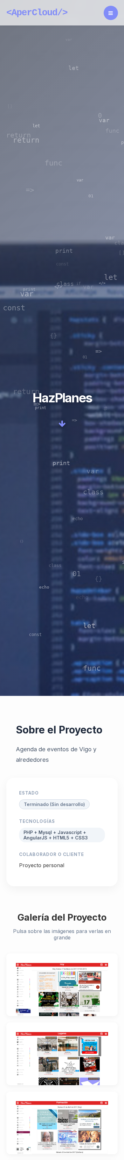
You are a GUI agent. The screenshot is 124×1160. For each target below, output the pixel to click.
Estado (29, 793)
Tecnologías (37, 821)
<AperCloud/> (36, 13)
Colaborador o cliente (51, 854)
